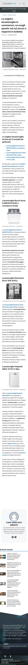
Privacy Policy (14, 661)
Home (4, 15)
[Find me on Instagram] (12, 537)
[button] (20, 3)
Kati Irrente (4, 34)
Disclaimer (5, 662)
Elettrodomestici (12, 15)
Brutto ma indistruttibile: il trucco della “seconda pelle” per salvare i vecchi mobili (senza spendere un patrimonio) (14, 573)
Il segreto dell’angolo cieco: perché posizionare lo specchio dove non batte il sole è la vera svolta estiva (14, 593)
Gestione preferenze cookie (21, 663)
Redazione (4, 661)
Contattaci (5, 640)
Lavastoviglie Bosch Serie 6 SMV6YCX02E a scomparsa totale (15, 148)
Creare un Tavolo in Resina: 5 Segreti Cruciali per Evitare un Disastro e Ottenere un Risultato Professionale (13, 556)
